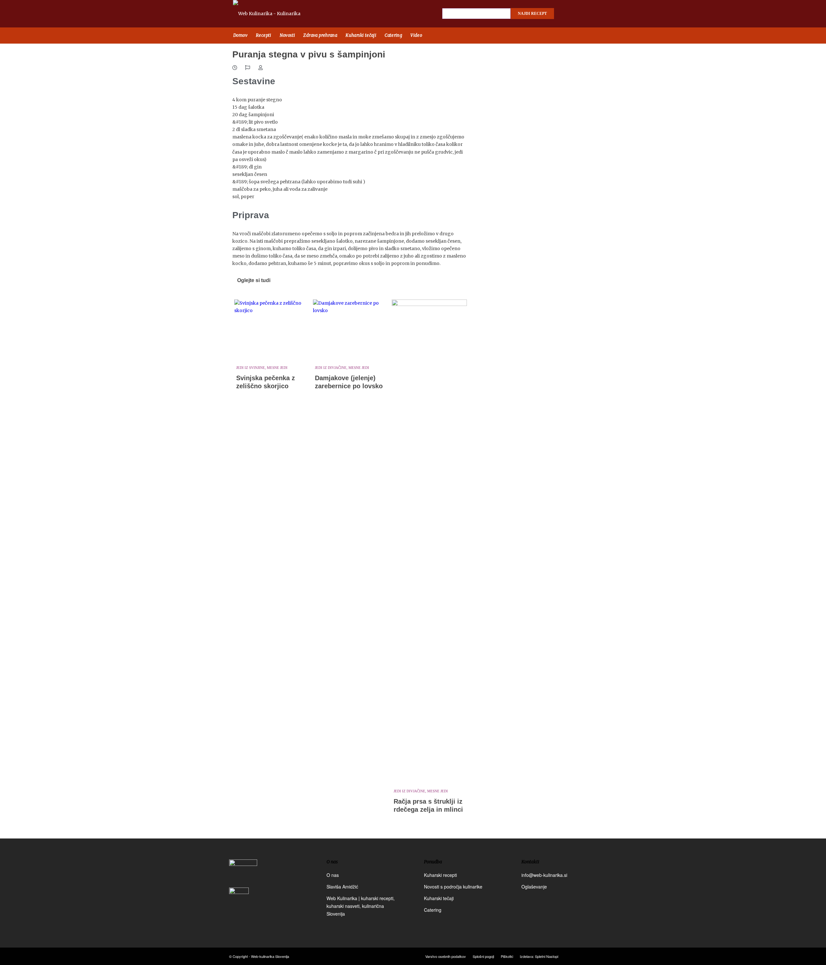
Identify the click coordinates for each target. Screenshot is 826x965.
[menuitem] (240, 35)
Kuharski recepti (440, 875)
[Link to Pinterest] (590, 14)
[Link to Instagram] (579, 14)
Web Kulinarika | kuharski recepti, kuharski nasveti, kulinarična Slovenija (361, 906)
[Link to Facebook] (568, 14)
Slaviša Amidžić (342, 886)
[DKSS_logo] (243, 872)
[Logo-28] (274, 13)
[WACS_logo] (239, 902)
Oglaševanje (534, 886)
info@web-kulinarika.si (544, 875)
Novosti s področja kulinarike (453, 886)
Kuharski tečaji (439, 898)
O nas (333, 875)
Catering (432, 910)
